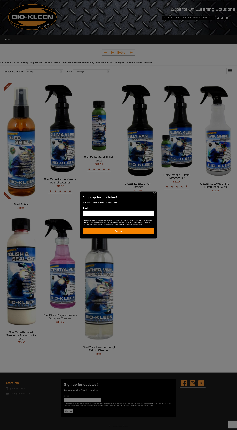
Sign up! (118, 231)
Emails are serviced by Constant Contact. (131, 224)
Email (85, 208)
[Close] (154, 193)
